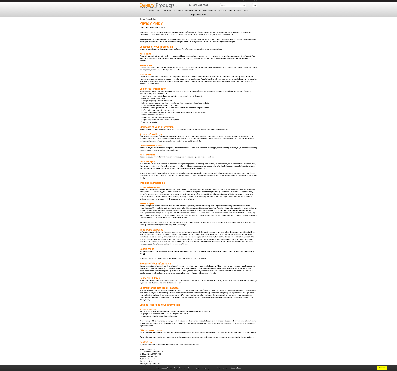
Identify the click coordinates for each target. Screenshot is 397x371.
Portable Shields (191, 10)
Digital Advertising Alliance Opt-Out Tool (172, 217)
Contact (239, 1)
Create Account (247, 1)
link (144, 254)
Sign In (255, 1)
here (208, 251)
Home (142, 19)
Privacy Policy (236, 368)
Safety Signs (166, 10)
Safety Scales (154, 10)
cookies (164, 368)
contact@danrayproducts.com (150, 364)
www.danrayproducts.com (242, 32)
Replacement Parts (198, 15)
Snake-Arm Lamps (241, 10)
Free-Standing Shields (207, 10)
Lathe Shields (178, 10)
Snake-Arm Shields (225, 10)
